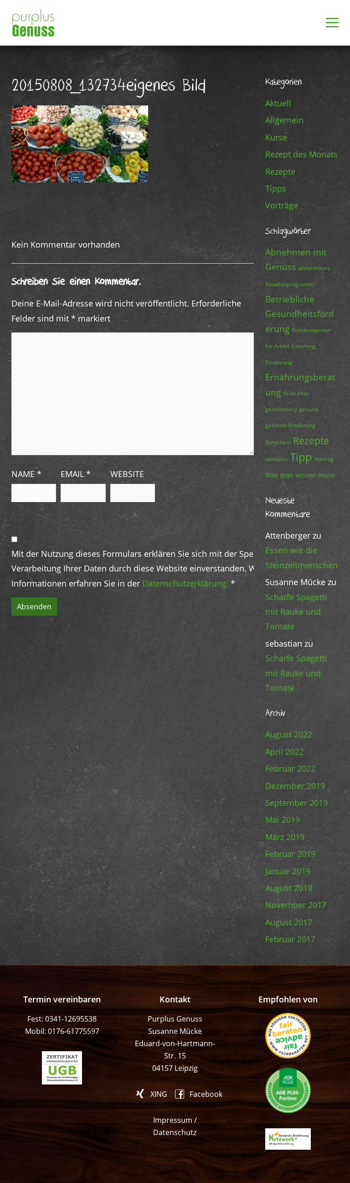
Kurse (276, 137)
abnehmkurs (314, 268)
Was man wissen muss (300, 475)
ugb (62, 1067)
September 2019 (296, 802)
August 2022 (288, 734)
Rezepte (280, 171)
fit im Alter (296, 393)
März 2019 (284, 836)
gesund (308, 409)
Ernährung (278, 362)
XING (158, 1093)
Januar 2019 (287, 871)
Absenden (34, 607)
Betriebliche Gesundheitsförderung (299, 314)
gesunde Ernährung (290, 425)
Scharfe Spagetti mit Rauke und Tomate (296, 612)
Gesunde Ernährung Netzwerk (288, 1139)
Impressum (172, 1120)
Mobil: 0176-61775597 (62, 1031)
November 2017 (295, 904)
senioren (276, 459)
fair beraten (288, 1035)
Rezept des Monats (301, 154)
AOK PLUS (288, 1090)
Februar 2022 (290, 768)
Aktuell (278, 103)
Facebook (206, 1093)
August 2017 (288, 922)
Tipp (301, 456)
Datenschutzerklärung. (185, 583)
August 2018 (288, 887)
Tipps (275, 188)
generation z (281, 409)
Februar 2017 (290, 939)
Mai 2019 (282, 819)
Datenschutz (174, 1132)
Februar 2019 (290, 853)
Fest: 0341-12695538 (62, 1019)
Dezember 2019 (295, 785)
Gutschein (278, 442)
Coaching (303, 346)
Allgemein (284, 119)
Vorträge (281, 205)
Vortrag (324, 459)
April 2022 (284, 751)
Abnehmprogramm (289, 284)
